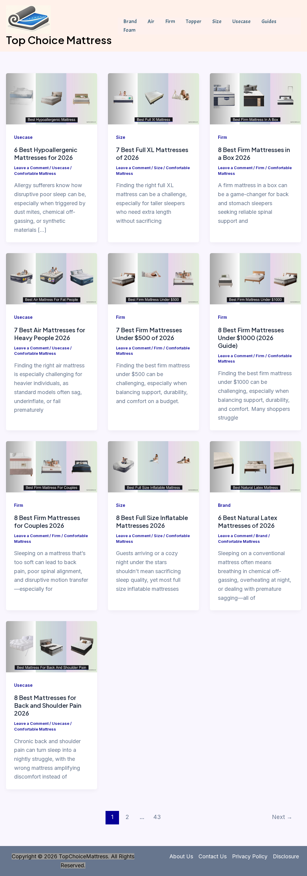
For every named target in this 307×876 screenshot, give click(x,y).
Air (151, 21)
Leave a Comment (31, 167)
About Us (181, 856)
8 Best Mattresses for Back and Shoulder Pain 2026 (47, 705)
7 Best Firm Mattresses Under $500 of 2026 (149, 333)
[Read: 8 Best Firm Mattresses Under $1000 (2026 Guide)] (255, 278)
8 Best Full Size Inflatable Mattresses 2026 (152, 521)
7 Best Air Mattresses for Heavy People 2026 (49, 333)
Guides (268, 21)
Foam (129, 30)
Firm (170, 21)
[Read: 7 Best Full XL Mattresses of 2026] (153, 98)
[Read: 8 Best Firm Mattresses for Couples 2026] (51, 466)
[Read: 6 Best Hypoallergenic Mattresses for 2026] (51, 98)
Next (282, 817)
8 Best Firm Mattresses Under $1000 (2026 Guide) (251, 337)
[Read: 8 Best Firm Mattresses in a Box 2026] (255, 98)
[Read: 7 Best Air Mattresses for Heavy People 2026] (51, 278)
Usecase (241, 21)
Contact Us (212, 856)
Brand (130, 21)
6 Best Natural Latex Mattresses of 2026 (247, 521)
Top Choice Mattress (59, 39)
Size (217, 21)
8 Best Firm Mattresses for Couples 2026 (47, 521)
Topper (193, 21)
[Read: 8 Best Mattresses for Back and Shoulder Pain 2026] (51, 646)
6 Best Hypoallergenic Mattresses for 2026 (45, 153)
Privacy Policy (249, 856)
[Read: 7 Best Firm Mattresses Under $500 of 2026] (153, 278)
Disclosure (286, 856)
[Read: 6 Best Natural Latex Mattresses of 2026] (255, 466)
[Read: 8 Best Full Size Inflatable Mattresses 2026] (153, 466)
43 (157, 817)
